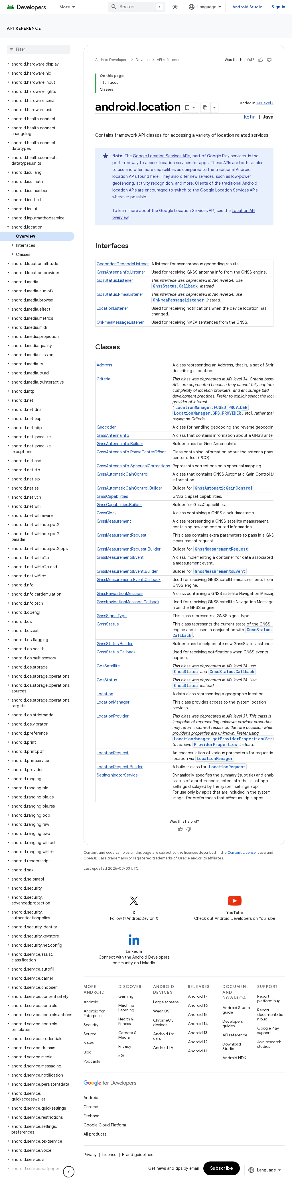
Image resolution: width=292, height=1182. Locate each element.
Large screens (166, 1001)
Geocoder (106, 427)
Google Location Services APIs (161, 155)
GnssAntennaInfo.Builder (120, 443)
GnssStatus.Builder (115, 643)
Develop (142, 59)
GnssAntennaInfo (113, 435)
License (109, 1154)
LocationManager (113, 702)
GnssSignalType (112, 615)
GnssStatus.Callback (175, 286)
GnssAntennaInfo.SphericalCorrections (133, 465)
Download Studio (231, 1046)
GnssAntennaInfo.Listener (121, 272)
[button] (37, 64)
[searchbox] (38, 49)
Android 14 (198, 1023)
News (89, 1043)
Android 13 (197, 1032)
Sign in (278, 6)
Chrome (91, 1106)
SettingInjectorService (117, 775)
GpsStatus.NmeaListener (120, 294)
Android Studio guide (236, 1010)
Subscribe (221, 1168)
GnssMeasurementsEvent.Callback (129, 579)
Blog (88, 1052)
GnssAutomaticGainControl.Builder (129, 488)
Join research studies (269, 1044)
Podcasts (92, 1061)
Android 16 (198, 1005)
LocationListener (112, 308)
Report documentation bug (270, 1014)
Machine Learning (126, 1007)
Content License (242, 852)
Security (91, 1024)
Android (91, 1001)
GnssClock (107, 512)
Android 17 (198, 996)
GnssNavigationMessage (120, 593)
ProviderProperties (215, 744)
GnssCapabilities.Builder (119, 504)
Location (105, 693)
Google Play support (268, 1030)
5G (121, 1055)
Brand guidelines (137, 1154)
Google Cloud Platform (105, 1125)
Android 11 (197, 1050)
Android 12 (198, 1041)
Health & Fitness (125, 1021)
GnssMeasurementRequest (122, 535)
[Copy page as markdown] (205, 108)
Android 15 (198, 1014)
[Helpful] (260, 60)
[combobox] (136, 7)
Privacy (124, 1046)
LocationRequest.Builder (120, 766)
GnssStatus (108, 624)
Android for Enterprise (94, 1013)
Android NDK (234, 1057)
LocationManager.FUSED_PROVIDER (211, 407)
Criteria (103, 379)
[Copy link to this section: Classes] (125, 347)
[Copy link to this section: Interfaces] (134, 246)
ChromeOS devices (163, 1022)
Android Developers (111, 59)
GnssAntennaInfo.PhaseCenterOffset (131, 452)
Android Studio (247, 6)
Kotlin (250, 117)
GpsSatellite (108, 666)
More (65, 6)
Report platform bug (269, 998)
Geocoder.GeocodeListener (123, 263)
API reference (24, 28)
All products (95, 1134)
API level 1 (264, 103)
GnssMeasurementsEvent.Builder (127, 571)
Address (104, 365)
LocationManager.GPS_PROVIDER (207, 413)
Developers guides (232, 1023)
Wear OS (161, 1011)
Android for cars (163, 1036)
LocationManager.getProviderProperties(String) (228, 738)
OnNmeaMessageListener (178, 300)
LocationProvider (113, 716)
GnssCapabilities (112, 496)
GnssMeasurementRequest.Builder (129, 549)
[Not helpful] (269, 60)
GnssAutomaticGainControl (122, 474)
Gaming (125, 996)
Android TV (163, 1047)
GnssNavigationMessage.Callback (128, 601)
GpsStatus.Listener (115, 280)
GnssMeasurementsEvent (120, 557)
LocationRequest (113, 752)
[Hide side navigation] (68, 1171)
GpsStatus (107, 679)
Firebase (91, 1115)
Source (90, 1033)
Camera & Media (127, 1035)
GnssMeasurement (114, 521)
